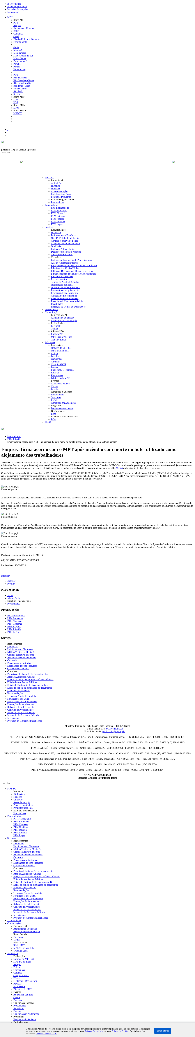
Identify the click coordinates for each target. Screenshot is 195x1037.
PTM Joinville (58, 221)
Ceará (16, 36)
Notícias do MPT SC (61, 348)
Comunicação (51, 312)
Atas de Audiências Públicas (64, 262)
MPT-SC (49, 177)
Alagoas (17, 25)
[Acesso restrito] (7, 135)
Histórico (55, 186)
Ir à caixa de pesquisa (17, 9)
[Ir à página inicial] (97, 165)
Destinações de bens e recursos (66, 251)
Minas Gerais (19, 58)
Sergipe (17, 94)
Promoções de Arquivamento (65, 290)
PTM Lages (56, 224)
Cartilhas (55, 361)
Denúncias (56, 232)
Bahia (16, 31)
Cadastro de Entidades (62, 254)
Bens (53, 414)
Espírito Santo (20, 42)
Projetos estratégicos (61, 194)
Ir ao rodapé (13, 12)
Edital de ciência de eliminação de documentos (73, 273)
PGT (15, 22)
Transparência (51, 309)
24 (121, 468)
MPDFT (17, 113)
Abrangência (13, 598)
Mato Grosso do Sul (23, 55)
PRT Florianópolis (60, 207)
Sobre (10, 595)
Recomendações (59, 279)
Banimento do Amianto (62, 408)
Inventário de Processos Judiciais (67, 301)
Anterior (11, 581)
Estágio (54, 400)
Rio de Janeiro (20, 77)
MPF (15, 99)
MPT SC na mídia (60, 350)
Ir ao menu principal (17, 6)
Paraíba (17, 64)
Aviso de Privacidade (94, 1031)
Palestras (55, 389)
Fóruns (54, 367)
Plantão (48, 422)
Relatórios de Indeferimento (64, 293)
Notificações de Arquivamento (65, 287)
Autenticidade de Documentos (65, 243)
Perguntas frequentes (61, 196)
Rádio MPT (56, 334)
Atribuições (56, 183)
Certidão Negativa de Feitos (64, 240)
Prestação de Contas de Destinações (68, 306)
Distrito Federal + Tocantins (26, 39)
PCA (53, 419)
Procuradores (57, 202)
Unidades (55, 188)
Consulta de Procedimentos (64, 295)
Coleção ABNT (58, 364)
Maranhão (18, 50)
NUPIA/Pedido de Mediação (65, 238)
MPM (16, 108)
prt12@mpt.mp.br (114, 728)
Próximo (11, 583)
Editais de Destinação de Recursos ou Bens (72, 271)
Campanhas (56, 359)
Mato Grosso (19, 53)
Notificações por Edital (62, 284)
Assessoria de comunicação (64, 320)
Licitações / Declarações (62, 370)
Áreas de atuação (59, 191)
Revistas (55, 372)
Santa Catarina (20, 88)
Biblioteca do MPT (60, 378)
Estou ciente (163, 1030)
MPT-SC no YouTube (61, 337)
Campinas (18, 33)
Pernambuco (19, 69)
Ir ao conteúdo (14, 3)
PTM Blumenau (59, 210)
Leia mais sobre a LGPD (46, 1034)
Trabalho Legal (58, 339)
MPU (10, 17)
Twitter (54, 328)
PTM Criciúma (58, 216)
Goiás (16, 47)
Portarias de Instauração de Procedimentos (71, 260)
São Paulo (18, 91)
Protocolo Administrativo (63, 249)
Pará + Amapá (20, 61)
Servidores (56, 397)
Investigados (57, 304)
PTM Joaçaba (57, 218)
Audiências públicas (60, 383)
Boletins (55, 356)
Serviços (49, 227)
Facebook (55, 326)
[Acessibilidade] (7, 129)
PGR (15, 102)
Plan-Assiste (57, 375)
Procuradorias (51, 205)
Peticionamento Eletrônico (63, 235)
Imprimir (5, 575)
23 (116, 468)
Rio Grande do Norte (23, 80)
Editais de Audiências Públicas (65, 268)
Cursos (54, 386)
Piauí (15, 75)
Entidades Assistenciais (62, 276)
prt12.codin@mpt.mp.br (113, 731)
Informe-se (50, 342)
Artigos (54, 353)
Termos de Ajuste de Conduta (65, 282)
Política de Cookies (120, 1031)
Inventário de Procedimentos (64, 298)
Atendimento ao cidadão (62, 317)
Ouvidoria (56, 246)
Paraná (16, 66)
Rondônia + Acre (21, 86)
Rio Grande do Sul (22, 83)
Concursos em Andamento (63, 403)
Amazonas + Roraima (23, 28)
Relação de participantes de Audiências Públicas (74, 265)
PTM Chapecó (58, 213)
